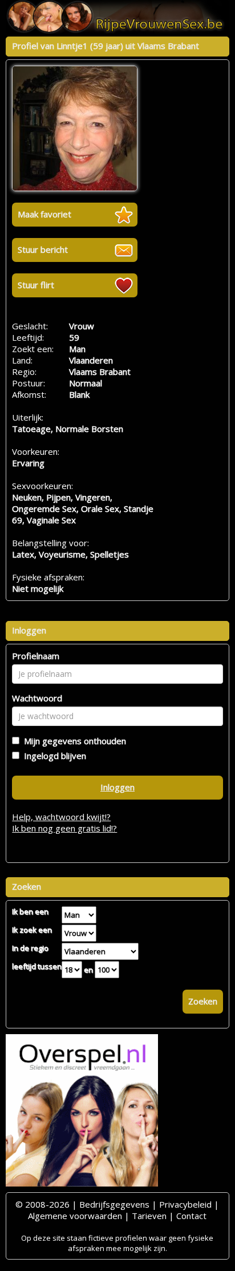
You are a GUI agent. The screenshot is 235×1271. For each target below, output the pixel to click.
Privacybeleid (185, 1204)
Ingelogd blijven (52, 755)
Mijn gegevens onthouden (72, 741)
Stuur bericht (43, 249)
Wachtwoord (37, 698)
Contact (191, 1215)
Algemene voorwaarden (75, 1215)
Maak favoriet (44, 214)
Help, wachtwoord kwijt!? (61, 816)
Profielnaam (35, 655)
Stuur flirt (36, 284)
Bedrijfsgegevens (114, 1204)
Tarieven (149, 1215)
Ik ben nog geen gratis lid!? (64, 828)
